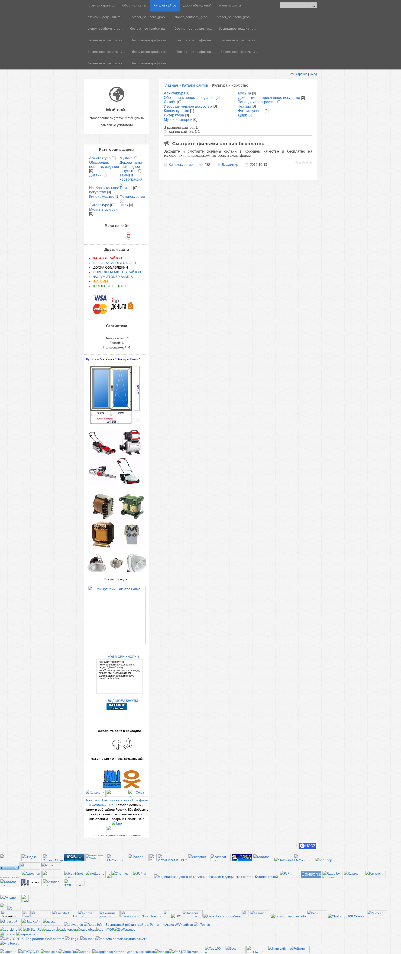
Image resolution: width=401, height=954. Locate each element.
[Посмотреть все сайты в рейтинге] (88, 916)
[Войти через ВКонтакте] (104, 235)
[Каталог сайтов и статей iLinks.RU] (53, 885)
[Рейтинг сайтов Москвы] (108, 877)
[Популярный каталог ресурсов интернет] (311, 877)
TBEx (183, 860)
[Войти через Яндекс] (120, 235)
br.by (10, 891)
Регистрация (298, 74)
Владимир (230, 164)
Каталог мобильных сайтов (134, 952)
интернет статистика (10, 877)
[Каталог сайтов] (166, 916)
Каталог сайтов (195, 85)
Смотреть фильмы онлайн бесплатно (218, 143)
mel (10, 893)
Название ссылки (134, 939)
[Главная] (116, 100)
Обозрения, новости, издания (189, 98)
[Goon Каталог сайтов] (31, 885)
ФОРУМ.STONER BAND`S (113, 277)
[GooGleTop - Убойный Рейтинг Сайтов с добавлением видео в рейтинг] (108, 939)
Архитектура (174, 93)
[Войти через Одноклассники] (136, 235)
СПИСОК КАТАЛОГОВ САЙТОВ (117, 272)
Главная (171, 85)
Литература (174, 115)
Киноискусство (176, 111)
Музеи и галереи (178, 120)
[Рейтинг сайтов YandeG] (95, 861)
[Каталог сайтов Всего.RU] (354, 877)
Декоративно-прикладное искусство (269, 98)
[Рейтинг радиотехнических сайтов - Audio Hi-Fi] (299, 952)
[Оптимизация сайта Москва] (153, 860)
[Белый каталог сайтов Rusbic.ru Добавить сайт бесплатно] (222, 916)
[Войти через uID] (96, 235)
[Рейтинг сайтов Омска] (20, 929)
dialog (10, 889)
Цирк (242, 115)
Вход (313, 74)
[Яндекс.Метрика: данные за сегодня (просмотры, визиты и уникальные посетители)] (53, 857)
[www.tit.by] (121, 877)
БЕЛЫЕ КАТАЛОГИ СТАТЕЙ (114, 263)
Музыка (244, 93)
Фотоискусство (251, 111)
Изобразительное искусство (188, 106)
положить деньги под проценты (117, 835)
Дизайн (170, 102)
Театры (244, 106)
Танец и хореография (256, 102)
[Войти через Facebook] (112, 235)
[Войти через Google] (128, 236)
